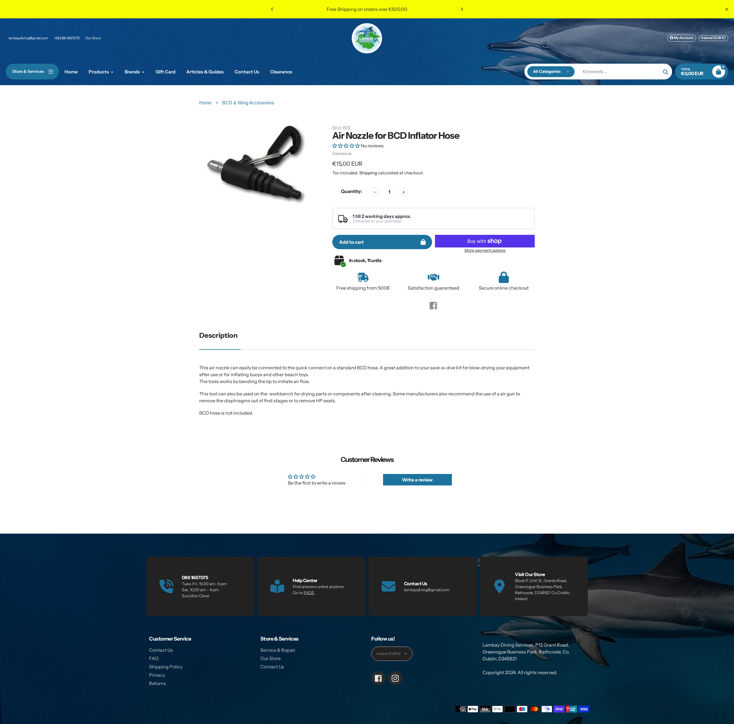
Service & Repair (277, 650)
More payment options (484, 250)
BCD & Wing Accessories (248, 102)
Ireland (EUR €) (713, 38)
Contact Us (161, 650)
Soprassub (342, 153)
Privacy (157, 675)
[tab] (367, 397)
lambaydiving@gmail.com (28, 38)
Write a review (417, 480)
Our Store (93, 38)
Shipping (368, 172)
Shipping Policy (165, 667)
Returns (157, 683)
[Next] (461, 9)
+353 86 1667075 (67, 38)
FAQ (154, 658)
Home (206, 102)
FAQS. (309, 592)
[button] (346, 146)
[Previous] (272, 9)
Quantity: (351, 191)
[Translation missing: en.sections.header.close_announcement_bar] (727, 9)
